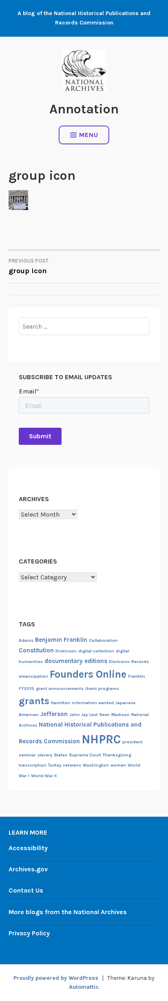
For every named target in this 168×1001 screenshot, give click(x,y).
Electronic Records (129, 661)
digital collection (96, 651)
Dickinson (66, 651)
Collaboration (103, 640)
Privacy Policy (29, 933)
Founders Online (88, 674)
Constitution (36, 650)
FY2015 (26, 688)
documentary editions (75, 661)
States (60, 755)
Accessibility (28, 848)
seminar (27, 755)
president (132, 742)
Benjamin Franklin (61, 639)
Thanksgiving (117, 755)
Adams (26, 640)
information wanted (93, 702)
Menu (88, 135)
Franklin (136, 676)
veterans (72, 765)
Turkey (54, 765)
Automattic (84, 986)
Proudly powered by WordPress (55, 977)
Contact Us (26, 890)
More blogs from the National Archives (68, 912)
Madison (120, 714)
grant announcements (60, 688)
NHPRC (101, 739)
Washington (96, 765)
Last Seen (99, 714)
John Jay (78, 714)
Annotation (84, 109)
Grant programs (102, 688)
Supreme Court (85, 755)
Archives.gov (28, 869)
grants (34, 701)
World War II (44, 775)
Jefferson (54, 714)
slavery (45, 755)
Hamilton (60, 702)
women (118, 765)
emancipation (33, 676)
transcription (32, 765)
